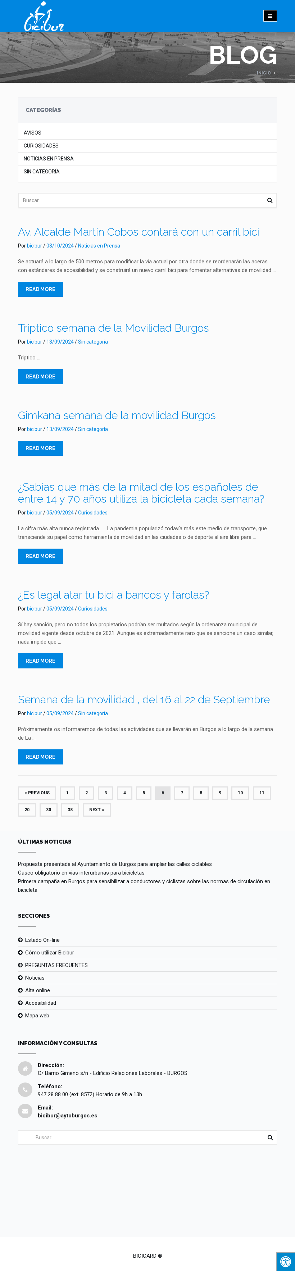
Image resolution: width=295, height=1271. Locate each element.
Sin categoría (42, 171)
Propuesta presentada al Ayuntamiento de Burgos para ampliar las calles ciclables (115, 864)
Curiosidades (41, 146)
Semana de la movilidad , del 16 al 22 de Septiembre (144, 699)
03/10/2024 (60, 246)
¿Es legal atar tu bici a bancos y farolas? (113, 595)
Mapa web (37, 1015)
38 (70, 809)
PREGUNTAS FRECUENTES (56, 965)
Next (95, 809)
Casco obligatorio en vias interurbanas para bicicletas (81, 873)
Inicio (264, 73)
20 (27, 809)
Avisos (32, 133)
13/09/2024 (60, 342)
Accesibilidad (40, 1003)
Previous (38, 792)
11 (261, 792)
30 (48, 809)
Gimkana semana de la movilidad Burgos (117, 415)
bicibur (34, 246)
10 (240, 792)
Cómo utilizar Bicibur (49, 952)
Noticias (35, 978)
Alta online (37, 990)
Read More (40, 289)
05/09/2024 (60, 513)
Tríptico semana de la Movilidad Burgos (113, 328)
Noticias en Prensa (49, 159)
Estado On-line (42, 940)
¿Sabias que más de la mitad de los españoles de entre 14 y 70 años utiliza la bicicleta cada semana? (141, 493)
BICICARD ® (147, 1256)
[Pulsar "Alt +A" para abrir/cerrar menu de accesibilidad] (285, 1261)
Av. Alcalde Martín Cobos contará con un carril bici (138, 232)
